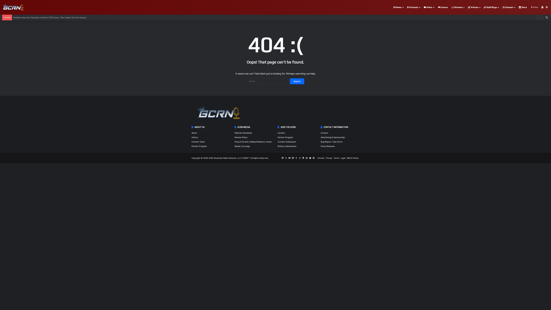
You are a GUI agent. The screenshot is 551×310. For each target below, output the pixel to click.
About (194, 133)
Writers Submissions (287, 146)
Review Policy (241, 137)
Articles (474, 7)
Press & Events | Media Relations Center (253, 142)
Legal (343, 158)
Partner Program (199, 146)
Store (524, 7)
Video (429, 7)
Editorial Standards (243, 133)
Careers (281, 133)
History (195, 137)
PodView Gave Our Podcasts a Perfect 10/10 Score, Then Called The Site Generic (49, 17)
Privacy (329, 158)
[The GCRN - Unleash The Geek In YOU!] (13, 7)
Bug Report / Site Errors (332, 142)
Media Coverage (242, 146)
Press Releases (328, 146)
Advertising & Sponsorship (333, 137)
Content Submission (287, 142)
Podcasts (413, 7)
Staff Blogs (491, 7)
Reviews (458, 7)
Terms (336, 158)
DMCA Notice (353, 158)
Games (444, 7)
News (399, 7)
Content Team (198, 142)
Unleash (509, 7)
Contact (324, 133)
